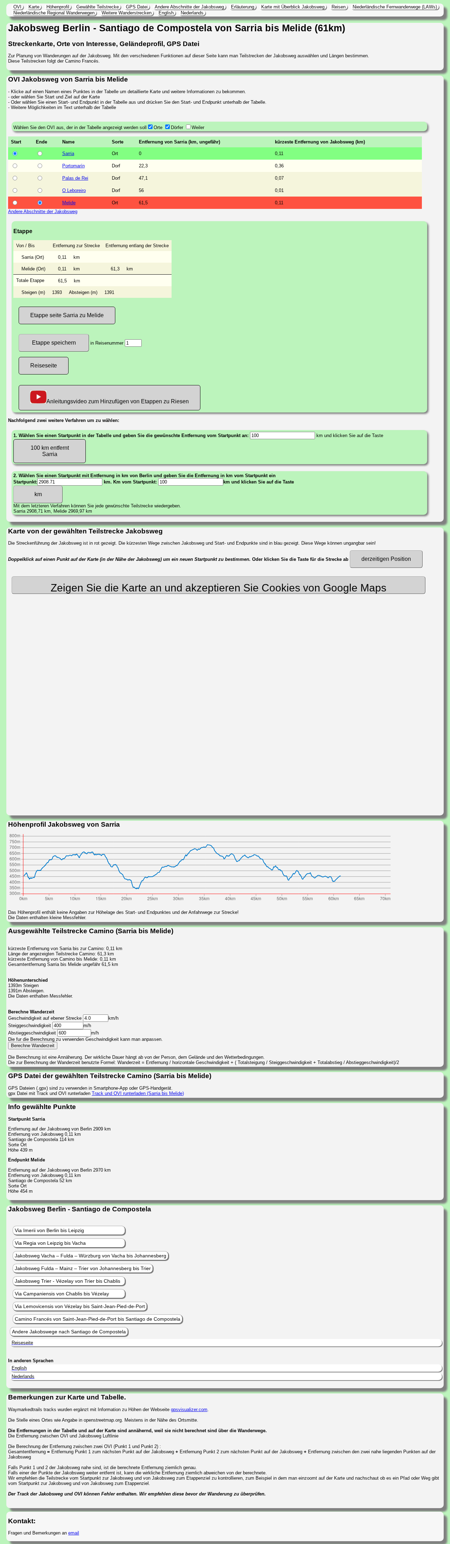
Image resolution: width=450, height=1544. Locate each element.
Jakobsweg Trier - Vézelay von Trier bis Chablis (67, 1281)
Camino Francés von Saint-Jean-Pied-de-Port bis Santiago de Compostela (97, 1319)
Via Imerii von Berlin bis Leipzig (49, 1230)
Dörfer (177, 127)
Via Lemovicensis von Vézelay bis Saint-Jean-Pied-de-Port (80, 1306)
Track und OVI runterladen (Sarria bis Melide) (138, 1093)
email (73, 1533)
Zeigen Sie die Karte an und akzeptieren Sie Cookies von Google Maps (218, 588)
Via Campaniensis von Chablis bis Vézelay (62, 1293)
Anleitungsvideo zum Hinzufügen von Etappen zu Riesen (117, 401)
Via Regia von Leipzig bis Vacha (50, 1243)
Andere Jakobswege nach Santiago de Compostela (69, 1331)
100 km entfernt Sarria (50, 451)
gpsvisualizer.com (189, 1409)
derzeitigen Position (386, 559)
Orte (158, 127)
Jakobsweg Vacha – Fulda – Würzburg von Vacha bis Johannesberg (90, 1255)
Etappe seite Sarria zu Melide (67, 315)
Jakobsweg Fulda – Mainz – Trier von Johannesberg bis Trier (83, 1268)
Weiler (198, 127)
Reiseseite (43, 366)
